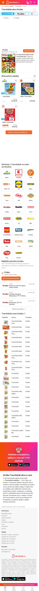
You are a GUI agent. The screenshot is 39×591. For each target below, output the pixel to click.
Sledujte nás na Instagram (9, 539)
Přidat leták (5, 526)
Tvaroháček (18, 6)
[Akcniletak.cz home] (12, 2)
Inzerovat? (4, 515)
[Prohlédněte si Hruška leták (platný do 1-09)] (8, 63)
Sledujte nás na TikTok (8, 543)
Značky (4, 520)
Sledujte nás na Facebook (9, 536)
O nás (3, 524)
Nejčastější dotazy (7, 513)
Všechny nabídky (9, 6)
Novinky (4, 528)
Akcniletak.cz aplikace (8, 522)
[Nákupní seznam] (30, 2)
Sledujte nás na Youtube (8, 541)
